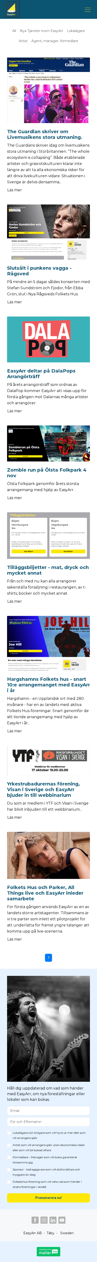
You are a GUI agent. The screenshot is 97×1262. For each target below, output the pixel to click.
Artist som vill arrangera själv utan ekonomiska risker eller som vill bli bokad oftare (49, 1147)
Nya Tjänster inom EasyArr (41, 31)
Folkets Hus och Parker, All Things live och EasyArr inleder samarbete (45, 893)
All (14, 31)
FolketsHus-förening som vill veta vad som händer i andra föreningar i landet (47, 1184)
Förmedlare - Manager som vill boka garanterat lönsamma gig (45, 1159)
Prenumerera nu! (48, 1198)
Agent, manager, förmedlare (54, 41)
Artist (23, 41)
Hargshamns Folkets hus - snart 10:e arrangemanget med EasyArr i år (48, 684)
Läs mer (14, 190)
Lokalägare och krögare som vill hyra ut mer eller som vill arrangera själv (49, 1135)
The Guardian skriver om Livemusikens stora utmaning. (44, 134)
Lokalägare (76, 31)
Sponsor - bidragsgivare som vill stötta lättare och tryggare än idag (46, 1172)
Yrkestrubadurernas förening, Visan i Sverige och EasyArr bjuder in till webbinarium (43, 789)
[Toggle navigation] (87, 9)
